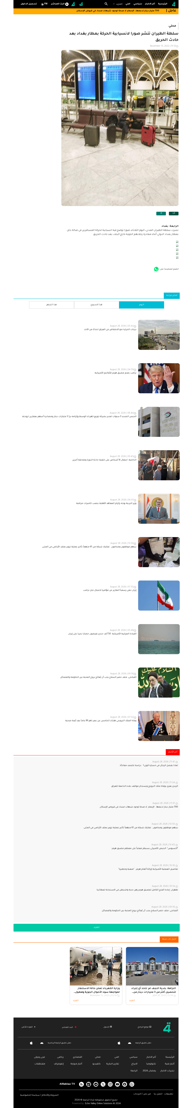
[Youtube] (117, 1084)
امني (116, 1057)
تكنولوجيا (151, 1064)
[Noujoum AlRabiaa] (81, 4)
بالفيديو (96, 1064)
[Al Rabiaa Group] (73, 4)
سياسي (133, 1057)
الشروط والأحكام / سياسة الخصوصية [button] (39, 1095)
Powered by (78, 1104)
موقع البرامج (143, 1027)
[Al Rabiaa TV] (174, 4)
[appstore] (156, 269)
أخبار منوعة (76, 1064)
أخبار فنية (169, 1064)
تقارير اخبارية (112, 1064)
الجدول (106, 1027)
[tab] (138, 4)
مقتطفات (39, 1064)
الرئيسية (169, 1057)
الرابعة (133, 1071)
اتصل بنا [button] (158, 1094)
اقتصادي (77, 1057)
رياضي (60, 1057)
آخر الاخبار (151, 1057)
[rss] (81, 1084)
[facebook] (124, 1084)
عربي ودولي (39, 1057)
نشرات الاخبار (167, 1071)
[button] (117, 4)
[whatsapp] (131, 1084)
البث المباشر (67, 1027)
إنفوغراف (59, 1064)
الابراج (134, 1064)
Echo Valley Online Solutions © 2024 (103, 1104)
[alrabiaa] (169, 1027)
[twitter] (103, 1084)
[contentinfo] (97, 527)
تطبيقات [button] (168, 1094)
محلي (97, 1057)
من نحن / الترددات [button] (142, 1094)
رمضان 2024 (149, 1071)
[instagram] (110, 1084)
